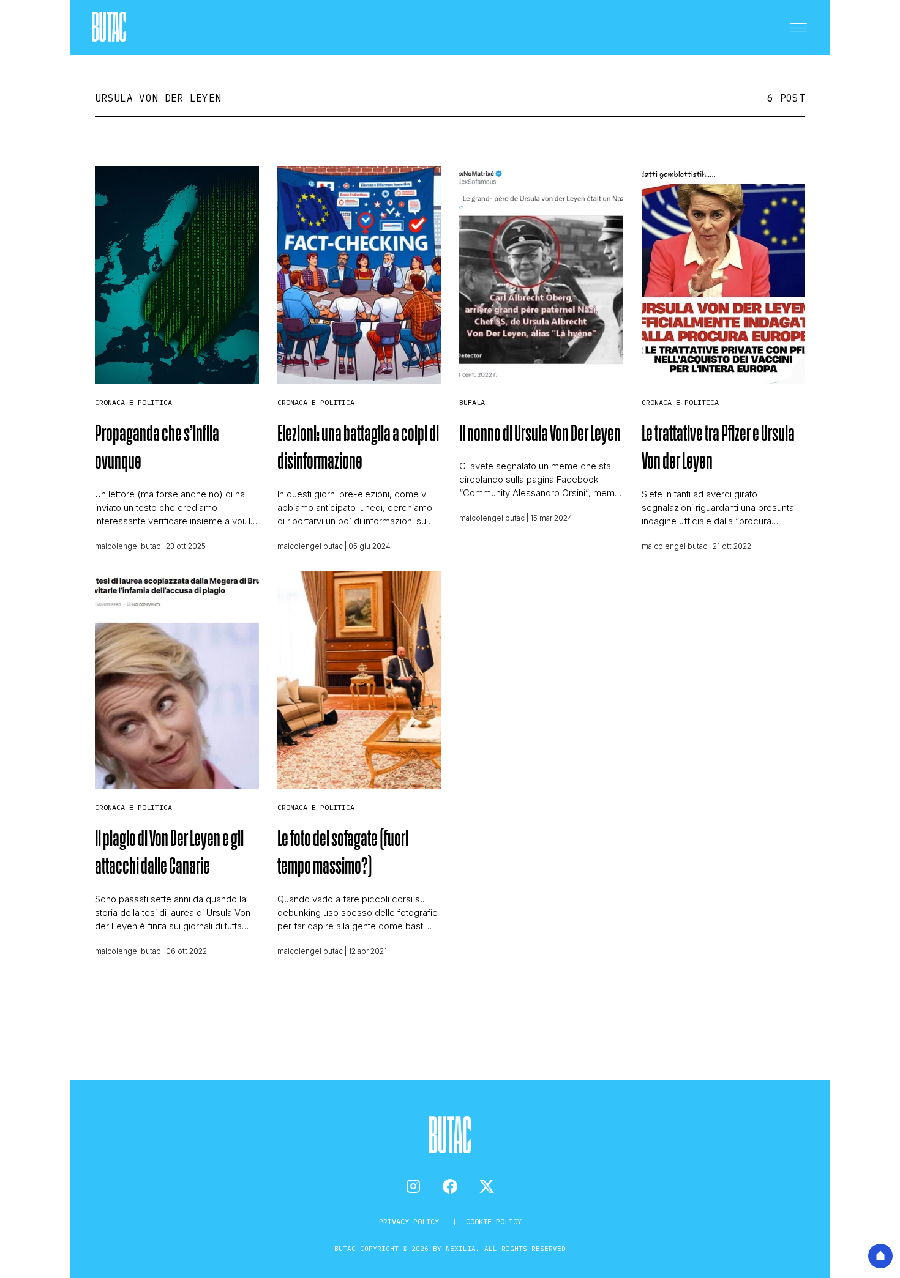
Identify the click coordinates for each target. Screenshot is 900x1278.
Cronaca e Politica (133, 402)
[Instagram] (413, 1186)
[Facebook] (450, 1186)
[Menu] (798, 27)
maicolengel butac (127, 546)
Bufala (472, 402)
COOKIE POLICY (494, 1221)
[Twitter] (486, 1186)
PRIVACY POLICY (411, 1221)
